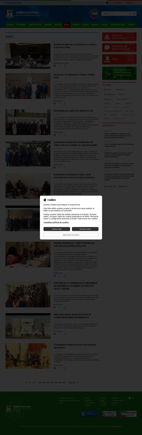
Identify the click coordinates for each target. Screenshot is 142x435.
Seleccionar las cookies (71, 235)
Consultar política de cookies (56, 222)
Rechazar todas (85, 229)
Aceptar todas (57, 229)
